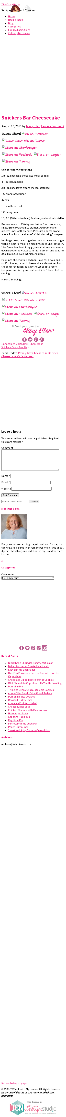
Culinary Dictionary (19, 33)
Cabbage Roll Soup (19, 716)
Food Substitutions (19, 30)
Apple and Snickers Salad (22, 703)
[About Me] (14, 538)
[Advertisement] (33, 74)
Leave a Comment (52, 126)
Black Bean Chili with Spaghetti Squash (30, 663)
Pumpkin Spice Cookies (21, 696)
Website (6, 488)
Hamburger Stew (18, 713)
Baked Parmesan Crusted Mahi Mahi (28, 666)
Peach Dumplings (18, 727)
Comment (7, 447)
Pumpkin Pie (15, 686)
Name (5, 475)
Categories (14, 26)
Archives (6, 744)
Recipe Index (15, 19)
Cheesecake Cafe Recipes (17, 356)
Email (5, 482)
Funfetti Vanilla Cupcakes (23, 723)
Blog (11, 23)
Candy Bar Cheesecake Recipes (38, 353)
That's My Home (10, 4)
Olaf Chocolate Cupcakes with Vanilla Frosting (35, 683)
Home (11, 16)
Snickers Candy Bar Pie (14, 347)
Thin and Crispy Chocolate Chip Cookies (31, 689)
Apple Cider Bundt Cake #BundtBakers (30, 693)
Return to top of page (14, 1083)
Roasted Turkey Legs (20, 700)
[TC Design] (33, 1114)
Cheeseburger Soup (19, 706)
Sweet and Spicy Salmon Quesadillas (29, 730)
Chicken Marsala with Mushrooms (27, 710)
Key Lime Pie (15, 720)
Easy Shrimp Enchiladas (21, 669)
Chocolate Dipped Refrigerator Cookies (31, 679)
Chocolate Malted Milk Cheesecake (23, 343)
